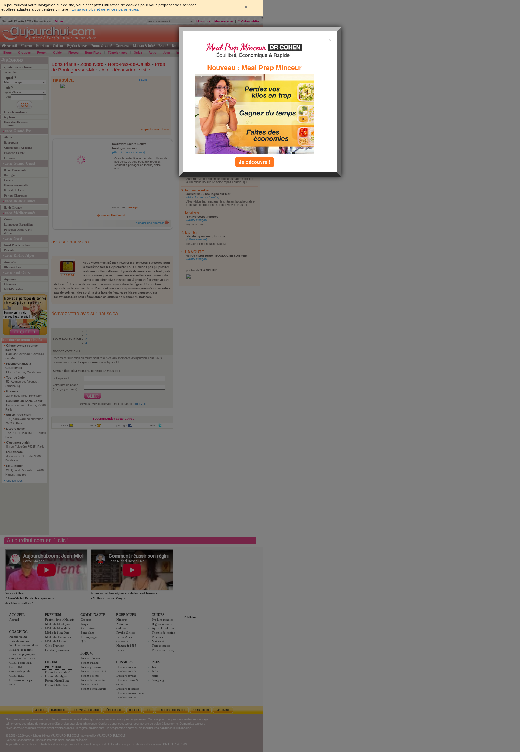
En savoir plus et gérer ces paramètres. (105, 9)
